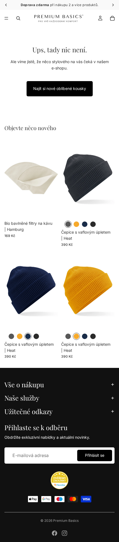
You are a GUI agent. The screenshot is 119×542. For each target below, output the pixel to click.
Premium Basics (66, 520)
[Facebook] (54, 533)
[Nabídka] (6, 18)
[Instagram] (64, 533)
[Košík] (112, 18)
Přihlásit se (94, 455)
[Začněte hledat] (18, 18)
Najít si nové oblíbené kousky (59, 88)
